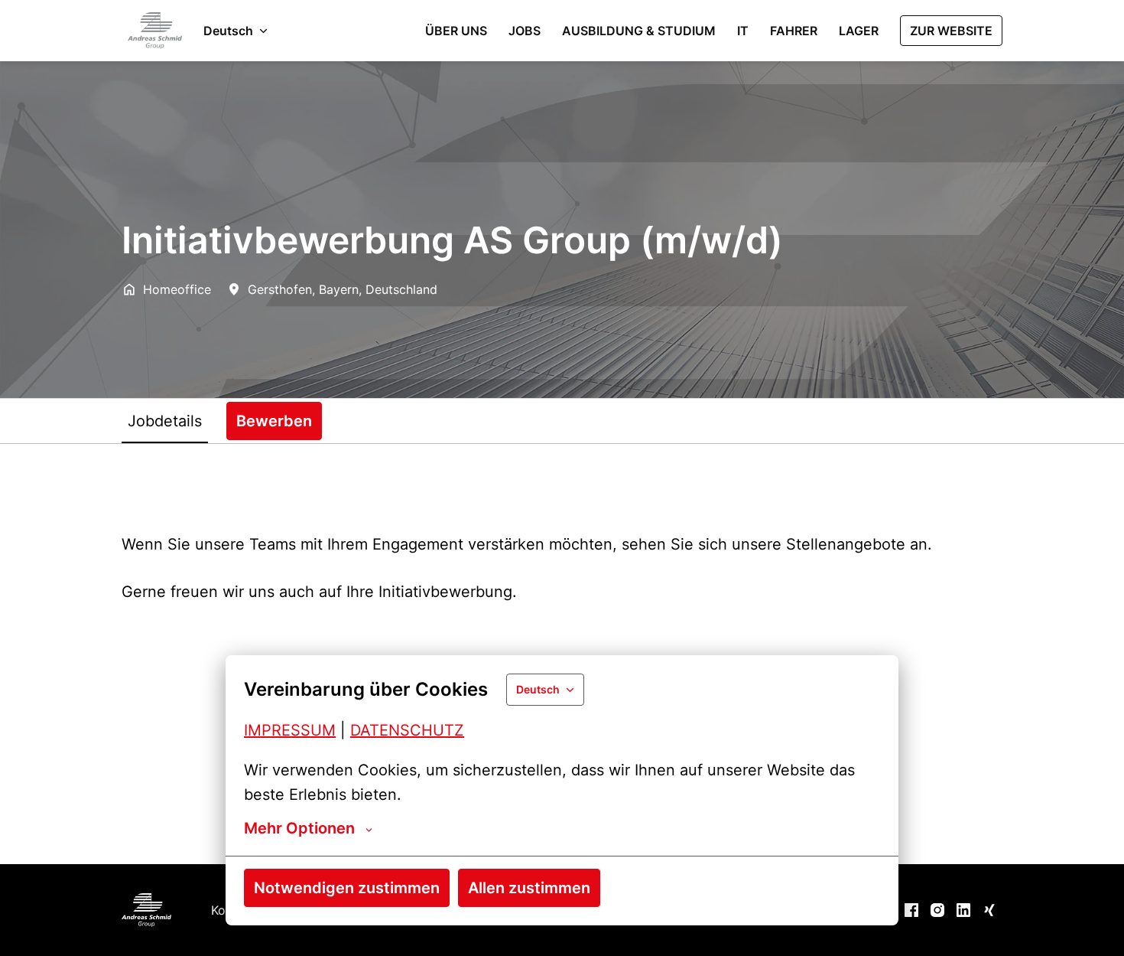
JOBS (524, 30)
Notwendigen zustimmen (347, 888)
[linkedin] (963, 910)
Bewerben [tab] (274, 421)
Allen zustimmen (529, 888)
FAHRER (793, 30)
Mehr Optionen (299, 828)
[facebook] (911, 910)
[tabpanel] (562, 653)
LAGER (859, 30)
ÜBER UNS (456, 30)
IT (743, 30)
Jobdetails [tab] (165, 421)
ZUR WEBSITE (951, 30)
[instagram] (937, 910)
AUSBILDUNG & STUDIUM (639, 30)
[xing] (989, 910)
